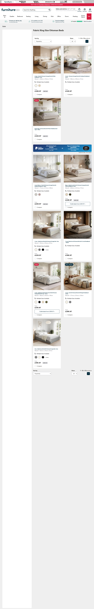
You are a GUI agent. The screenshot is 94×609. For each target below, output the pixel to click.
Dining (45, 16)
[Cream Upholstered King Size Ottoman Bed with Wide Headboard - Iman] (47, 73)
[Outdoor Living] (77, 2)
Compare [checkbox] (39, 94)
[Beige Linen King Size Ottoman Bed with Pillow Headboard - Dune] (78, 182)
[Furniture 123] (8, 2)
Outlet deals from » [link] (77, 204)
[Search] (49, 10)
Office (59, 16)
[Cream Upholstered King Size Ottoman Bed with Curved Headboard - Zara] (47, 238)
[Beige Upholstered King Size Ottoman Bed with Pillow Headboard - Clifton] (47, 126)
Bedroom (20, 16)
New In (4, 16)
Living (36, 16)
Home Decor (83, 16)
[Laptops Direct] (36, 2)
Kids (52, 16)
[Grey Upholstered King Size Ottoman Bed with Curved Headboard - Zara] (47, 346)
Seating (28, 16)
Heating (75, 16)
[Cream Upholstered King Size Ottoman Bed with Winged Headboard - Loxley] (78, 290)
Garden (12, 16)
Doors (67, 16)
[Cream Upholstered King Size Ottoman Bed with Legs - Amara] (47, 290)
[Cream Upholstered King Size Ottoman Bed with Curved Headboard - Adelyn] (78, 238)
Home (4, 26)
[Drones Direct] (49, 2)
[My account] (84, 9)
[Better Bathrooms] (63, 2)
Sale (89, 16)
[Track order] (79, 9)
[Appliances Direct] (22, 2)
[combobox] (37, 10)
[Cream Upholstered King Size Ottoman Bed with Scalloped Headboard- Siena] (78, 73)
